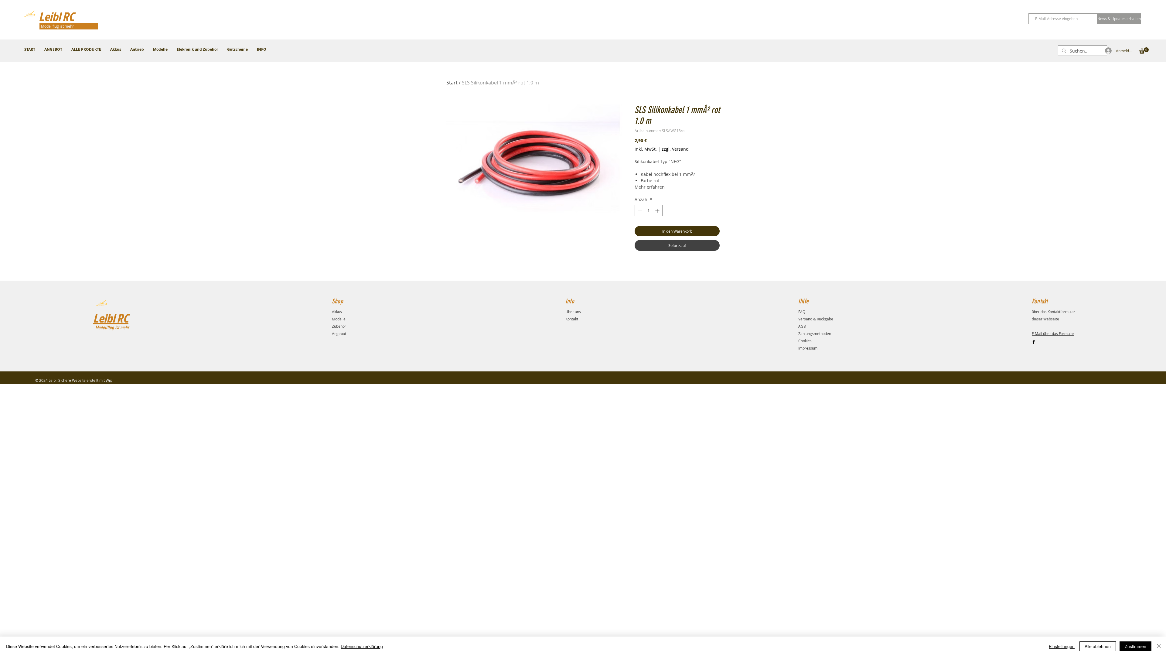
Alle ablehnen (1098, 646)
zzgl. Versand (675, 149)
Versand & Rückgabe (815, 318)
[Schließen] (1158, 646)
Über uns (573, 311)
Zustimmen (1135, 646)
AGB (802, 326)
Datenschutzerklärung (362, 646)
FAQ (801, 311)
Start (452, 82)
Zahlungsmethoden (814, 333)
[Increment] (658, 210)
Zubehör (339, 326)
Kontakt (571, 318)
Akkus (337, 311)
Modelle (339, 318)
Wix (109, 380)
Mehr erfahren (650, 187)
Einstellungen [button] (1062, 646)
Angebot (339, 333)
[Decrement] (639, 210)
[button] (1144, 50)
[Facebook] (1033, 342)
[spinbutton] (648, 210)
